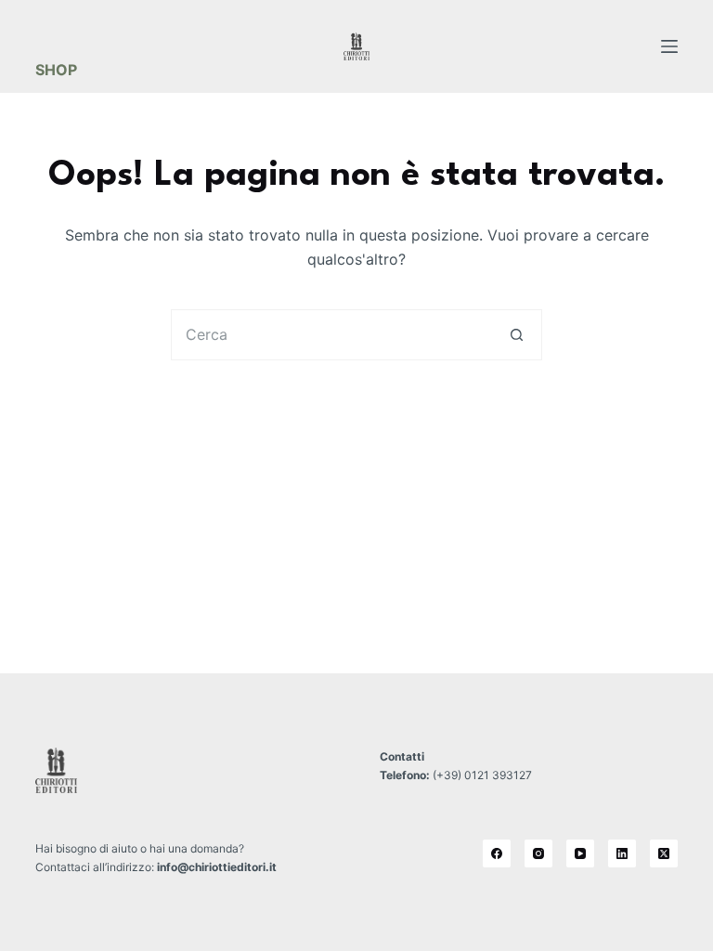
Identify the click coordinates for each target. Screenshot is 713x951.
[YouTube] (580, 853)
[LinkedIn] (622, 853)
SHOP (56, 69)
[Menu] (669, 46)
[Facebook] (497, 853)
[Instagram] (538, 853)
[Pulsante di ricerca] (516, 334)
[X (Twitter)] (664, 853)
